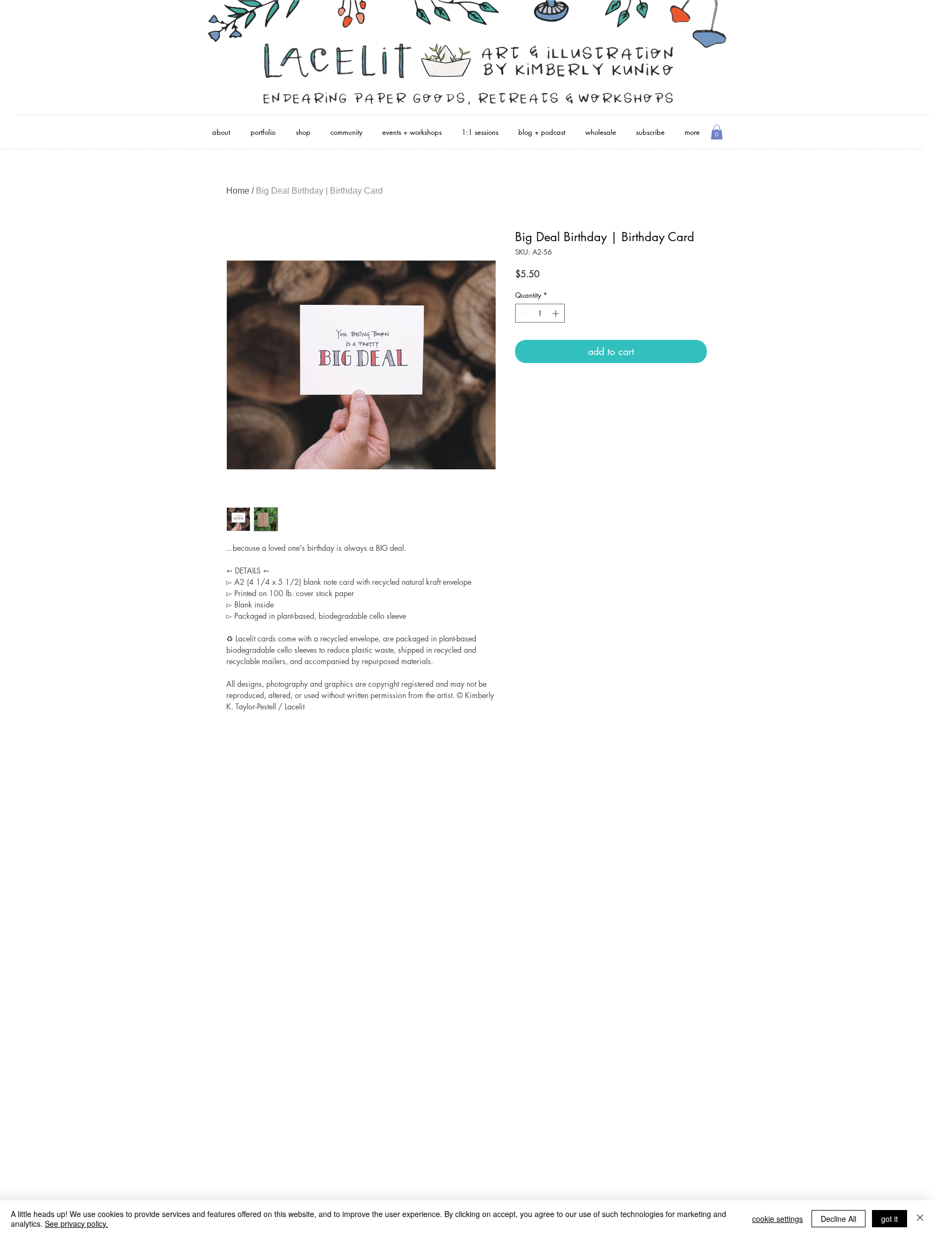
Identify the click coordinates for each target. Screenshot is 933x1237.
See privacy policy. (76, 1223)
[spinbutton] (539, 313)
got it (889, 1218)
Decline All (838, 1218)
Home (237, 190)
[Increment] (556, 313)
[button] (717, 132)
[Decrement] (523, 313)
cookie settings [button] (777, 1218)
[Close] (920, 1218)
